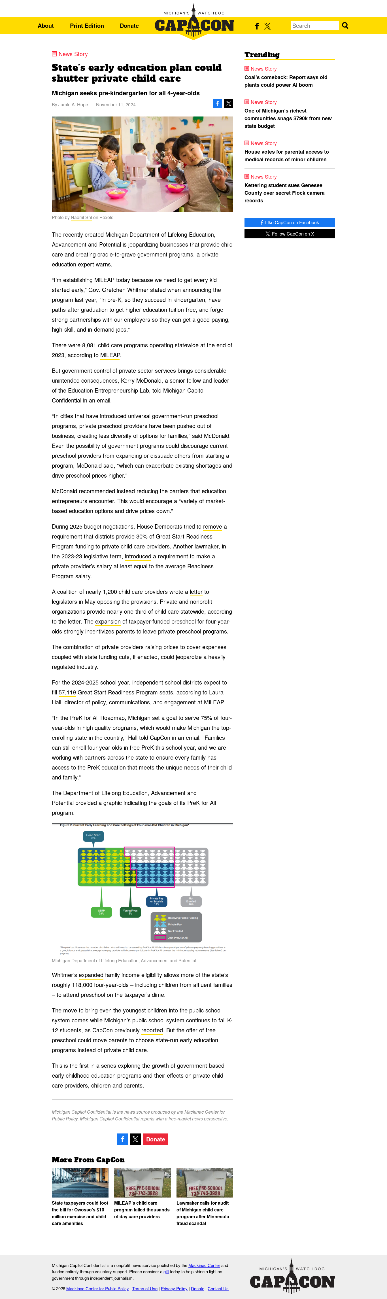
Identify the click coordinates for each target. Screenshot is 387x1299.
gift (166, 1271)
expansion (108, 621)
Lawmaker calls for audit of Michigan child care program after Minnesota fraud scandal (203, 1213)
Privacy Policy (174, 1288)
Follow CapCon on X (292, 233)
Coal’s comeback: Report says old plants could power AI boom (286, 80)
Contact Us (218, 1288)
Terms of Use (145, 1288)
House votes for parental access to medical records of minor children (286, 155)
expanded (91, 974)
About (46, 25)
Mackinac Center (204, 1265)
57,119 (67, 692)
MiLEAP (110, 355)
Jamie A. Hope (73, 104)
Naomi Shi (81, 217)
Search (345, 25)
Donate (129, 25)
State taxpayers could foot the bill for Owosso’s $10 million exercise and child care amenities (80, 1213)
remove (212, 526)
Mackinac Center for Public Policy (97, 1288)
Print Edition (87, 25)
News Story (73, 54)
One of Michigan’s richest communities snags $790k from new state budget (288, 118)
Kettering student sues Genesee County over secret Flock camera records (284, 192)
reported (152, 1030)
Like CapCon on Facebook (291, 222)
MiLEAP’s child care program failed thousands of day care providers (142, 1210)
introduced (138, 556)
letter (196, 591)
